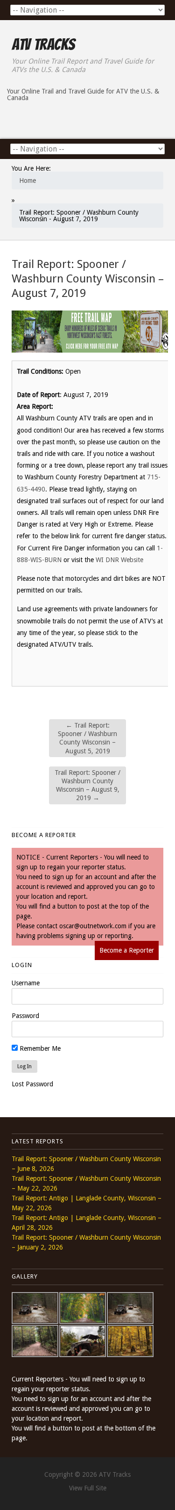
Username (26, 983)
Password (25, 1015)
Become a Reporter (126, 950)
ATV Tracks (43, 44)
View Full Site (87, 1488)
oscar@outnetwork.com (92, 926)
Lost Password (32, 1084)
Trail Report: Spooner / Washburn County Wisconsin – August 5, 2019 (87, 738)
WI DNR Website (119, 560)
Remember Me (39, 1048)
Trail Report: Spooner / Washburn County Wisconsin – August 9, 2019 (87, 785)
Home (27, 180)
